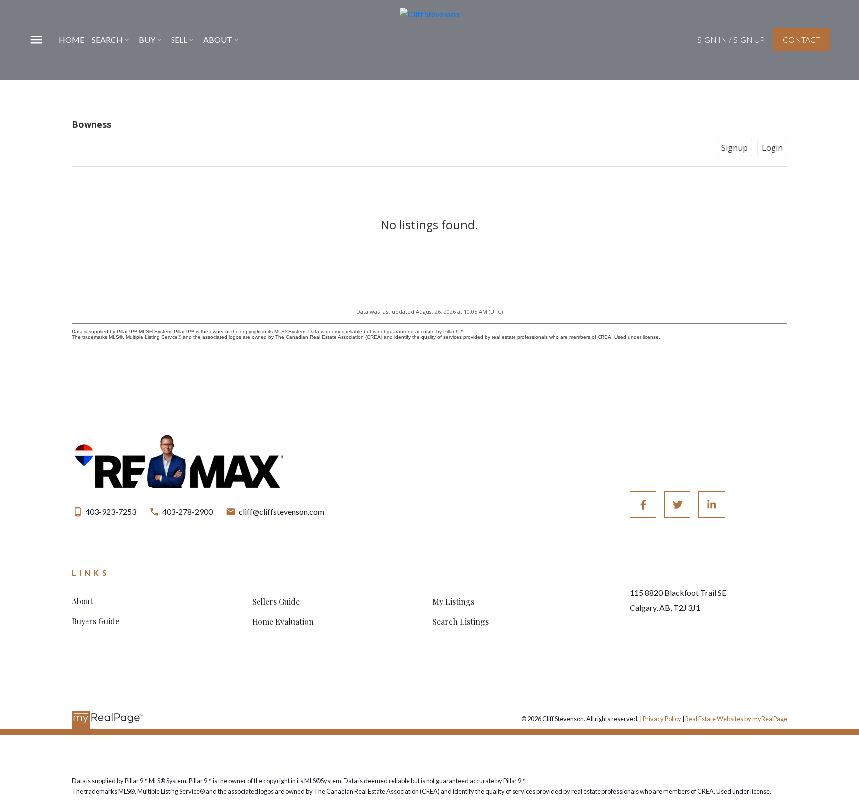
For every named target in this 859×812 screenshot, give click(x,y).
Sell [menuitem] (179, 39)
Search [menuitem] (107, 39)
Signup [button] (734, 147)
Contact (801, 39)
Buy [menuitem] (147, 39)
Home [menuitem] (71, 39)
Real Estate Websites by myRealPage (736, 718)
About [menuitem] (217, 39)
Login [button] (772, 147)
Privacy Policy (662, 718)
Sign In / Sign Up (731, 39)
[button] (731, 40)
